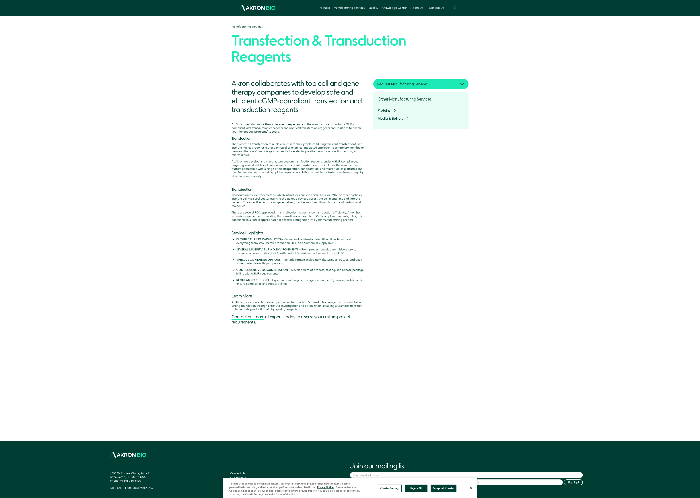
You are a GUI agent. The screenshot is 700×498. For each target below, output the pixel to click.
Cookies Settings (390, 488)
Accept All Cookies (443, 488)
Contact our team (248, 316)
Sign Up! (573, 482)
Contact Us (436, 7)
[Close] (471, 488)
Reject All (416, 488)
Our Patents (238, 477)
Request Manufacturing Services (402, 84)
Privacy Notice (325, 487)
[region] (350, 488)
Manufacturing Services (247, 26)
